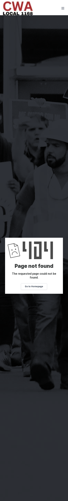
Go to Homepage (34, 286)
